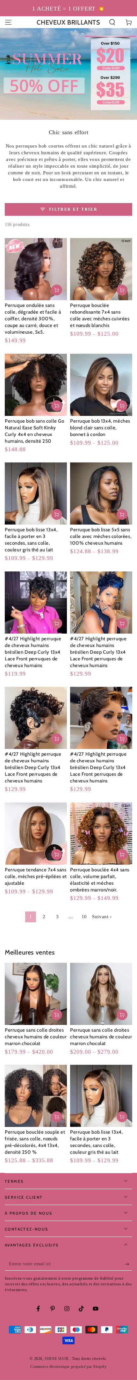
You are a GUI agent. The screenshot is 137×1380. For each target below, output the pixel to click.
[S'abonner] (128, 1264)
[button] (112, 22)
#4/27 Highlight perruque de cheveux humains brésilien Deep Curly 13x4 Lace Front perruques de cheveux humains (33, 652)
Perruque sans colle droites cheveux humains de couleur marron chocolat (36, 1036)
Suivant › (102, 916)
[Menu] (8, 22)
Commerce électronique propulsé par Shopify (68, 1366)
